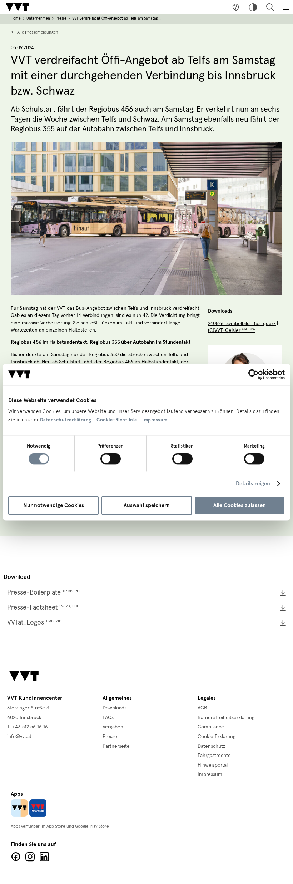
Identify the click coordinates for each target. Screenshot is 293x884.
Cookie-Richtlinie (116, 420)
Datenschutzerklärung (65, 420)
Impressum (155, 420)
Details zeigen (253, 484)
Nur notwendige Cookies (53, 505)
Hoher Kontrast (253, 7)
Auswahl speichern (147, 505)
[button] (286, 7)
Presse (61, 18)
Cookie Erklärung (216, 736)
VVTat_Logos (34, 622)
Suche (270, 7)
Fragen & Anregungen (235, 7)
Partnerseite (116, 746)
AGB (202, 708)
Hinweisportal (213, 765)
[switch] (110, 459)
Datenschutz (211, 746)
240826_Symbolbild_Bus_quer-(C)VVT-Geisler (242, 327)
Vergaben (113, 726)
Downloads (114, 708)
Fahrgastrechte (214, 755)
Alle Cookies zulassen (239, 505)
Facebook (16, 857)
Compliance (211, 726)
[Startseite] (17, 7)
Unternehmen (38, 18)
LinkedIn (44, 857)
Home (16, 18)
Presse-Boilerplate (44, 592)
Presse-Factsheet (43, 607)
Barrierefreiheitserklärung (226, 717)
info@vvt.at (19, 736)
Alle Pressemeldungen (37, 32)
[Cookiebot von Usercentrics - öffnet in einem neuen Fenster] (253, 374)
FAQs (108, 717)
